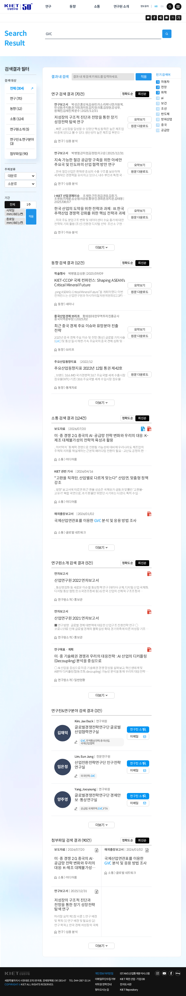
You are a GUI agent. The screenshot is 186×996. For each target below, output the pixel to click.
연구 (48, 6)
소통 (97, 6)
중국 (162, 125)
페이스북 (154, 17)
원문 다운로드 (139, 126)
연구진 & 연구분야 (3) (22, 142)
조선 (162, 109)
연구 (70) (16, 99)
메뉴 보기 (178, 6)
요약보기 (139, 120)
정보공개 (144, 6)
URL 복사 (160, 17)
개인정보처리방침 (104, 973)
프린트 (166, 17)
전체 (12, 205)
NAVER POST (177, 973)
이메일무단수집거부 (105, 979)
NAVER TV (157, 973)
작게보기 (172, 17)
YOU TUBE (164, 973)
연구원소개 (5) (19, 129)
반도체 (163, 114)
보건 (162, 103)
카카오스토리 (148, 17)
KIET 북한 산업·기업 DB (132, 979)
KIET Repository (129, 989)
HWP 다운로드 (143, 429)
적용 (31, 216)
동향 (73, 6)
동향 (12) (16, 109)
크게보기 (178, 17)
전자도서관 (125, 984)
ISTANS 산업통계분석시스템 (134, 973)
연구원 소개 (121, 6)
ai (160, 98)
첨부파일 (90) (19, 154)
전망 (162, 87)
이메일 (134, 737)
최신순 (142, 94)
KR (156, 6)
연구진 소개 (137, 729)
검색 (170, 6)
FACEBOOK (171, 973)
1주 (28, 205)
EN (162, 6)
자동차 (163, 82)
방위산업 (164, 119)
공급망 (162, 130)
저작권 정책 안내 (103, 984)
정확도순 (127, 94)
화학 (162, 92)
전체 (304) (17, 88)
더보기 (99, 247)
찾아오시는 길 (102, 989)
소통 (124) (17, 119)
